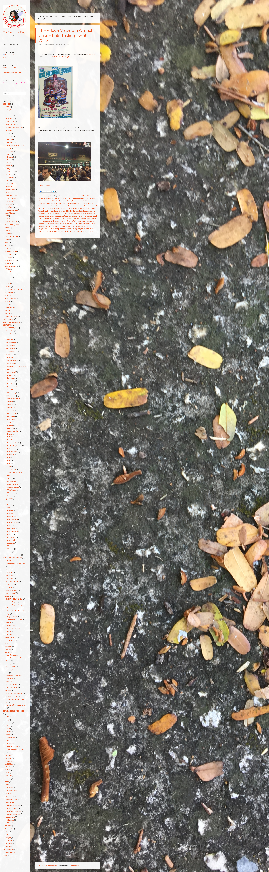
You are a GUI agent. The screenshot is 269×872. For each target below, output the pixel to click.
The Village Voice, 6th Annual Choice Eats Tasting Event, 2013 (65, 35)
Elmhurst (10, 511)
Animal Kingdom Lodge (15, 605)
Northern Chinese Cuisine (16, 145)
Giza (8, 729)
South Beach (11, 625)
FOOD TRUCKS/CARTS (12, 225)
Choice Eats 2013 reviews (52, 208)
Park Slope (11, 384)
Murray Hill (11, 455)
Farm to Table (10, 122)
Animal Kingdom (12, 602)
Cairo (9, 726)
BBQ (8, 169)
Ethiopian (9, 110)
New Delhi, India (11, 799)
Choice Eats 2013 (71, 203)
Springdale (9, 681)
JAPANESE (9, 151)
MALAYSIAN (10, 172)
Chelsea (10, 402)
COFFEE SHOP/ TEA (11, 210)
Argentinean (10, 254)
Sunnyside (10, 543)
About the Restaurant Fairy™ (13, 44)
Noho (9, 458)
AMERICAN (8, 119)
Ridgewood (11, 540)
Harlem (9, 434)
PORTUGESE (9, 293)
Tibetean (8, 313)
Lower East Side (12, 443)
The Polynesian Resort (14, 620)
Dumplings (10, 142)
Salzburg (9, 758)
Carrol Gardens (12, 360)
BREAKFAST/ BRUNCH (12, 195)
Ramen (9, 160)
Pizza (7, 248)
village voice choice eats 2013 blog (62, 231)
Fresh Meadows (12, 519)
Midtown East (11, 449)
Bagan (8, 832)
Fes (8, 740)
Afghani (8, 269)
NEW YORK (7, 325)
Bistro (8, 231)
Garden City (10, 331)
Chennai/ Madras (11, 790)
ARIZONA (8, 561)
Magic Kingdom (12, 617)
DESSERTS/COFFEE (11, 222)
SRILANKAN (10, 178)
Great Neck (10, 334)
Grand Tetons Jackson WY (14, 693)
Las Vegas (9, 664)
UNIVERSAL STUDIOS (13, 628)
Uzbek (5, 855)
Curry (9, 154)
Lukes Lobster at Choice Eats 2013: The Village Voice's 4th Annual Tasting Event (66, 221)
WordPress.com (74, 866)
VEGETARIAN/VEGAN (12, 316)
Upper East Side (12, 484)
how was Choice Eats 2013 (81, 211)
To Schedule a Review (10, 68)
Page (7, 569)
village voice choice (83, 229)
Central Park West (13, 399)
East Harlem (11, 413)
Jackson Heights (12, 522)
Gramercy (10, 428)
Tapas (8, 304)
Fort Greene (11, 378)
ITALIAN (8, 245)
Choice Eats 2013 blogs (83, 203)
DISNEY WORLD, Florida (14, 599)
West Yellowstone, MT (13, 658)
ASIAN (7, 133)
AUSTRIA (8, 755)
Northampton (10, 640)
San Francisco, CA (12, 581)
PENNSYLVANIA (10, 667)
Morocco (9, 735)
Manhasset (9, 340)
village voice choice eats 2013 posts (83, 231)
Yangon (8, 838)
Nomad (9, 463)
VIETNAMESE (10, 183)
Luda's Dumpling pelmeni (11, 322)
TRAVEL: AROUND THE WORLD (13, 711)
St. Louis (8, 649)
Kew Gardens (11, 528)
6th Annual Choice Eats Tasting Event (58, 57)
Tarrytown (8, 552)
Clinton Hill (11, 407)
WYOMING (8, 690)
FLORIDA (8, 596)
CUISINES (6, 104)
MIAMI (8, 623)
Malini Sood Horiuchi (62, 44)
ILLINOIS (8, 631)
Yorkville (10, 496)
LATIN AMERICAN (11, 251)
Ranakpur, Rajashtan (14, 811)
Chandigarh (10, 788)
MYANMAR (8, 829)
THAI (8, 181)
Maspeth (10, 534)
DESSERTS (8, 219)
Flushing (10, 514)
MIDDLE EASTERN (11, 266)
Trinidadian (9, 207)
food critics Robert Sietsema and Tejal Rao (60, 211)
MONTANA (8, 652)
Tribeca (9, 478)
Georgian (8, 234)
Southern (9, 130)
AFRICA (7, 717)
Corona (9, 508)
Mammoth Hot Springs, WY (16, 705)
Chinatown (10, 404)
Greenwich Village (13, 431)
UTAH (7, 673)
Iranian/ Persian (11, 275)
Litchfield (9, 587)
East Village (11, 416)
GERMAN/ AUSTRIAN (12, 237)
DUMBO (10, 375)
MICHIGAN (8, 643)
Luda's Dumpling (8, 319)
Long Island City (12, 531)
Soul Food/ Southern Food (14, 127)
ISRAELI (7, 242)
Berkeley (9, 575)
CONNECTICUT (10, 584)
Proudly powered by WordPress (47, 866)
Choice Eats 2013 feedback (59, 206)
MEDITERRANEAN (11, 260)
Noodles (10, 157)
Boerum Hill (11, 357)
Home (5, 40)
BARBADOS (8, 761)
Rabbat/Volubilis (12, 746)
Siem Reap (9, 767)
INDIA (7, 782)
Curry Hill (10, 410)
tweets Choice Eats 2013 (70, 229)
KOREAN (9, 166)
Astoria (9, 502)
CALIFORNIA (9, 572)
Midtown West (12, 452)
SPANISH (8, 301)
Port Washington (11, 346)
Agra (7, 785)
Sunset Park (11, 390)
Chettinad (10, 820)
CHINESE (9, 136)
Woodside (10, 549)
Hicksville (9, 337)
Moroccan (9, 116)
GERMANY (8, 776)
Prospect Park (12, 387)
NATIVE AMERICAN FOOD (13, 290)
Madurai (10, 823)
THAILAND (8, 841)
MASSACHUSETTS (11, 637)
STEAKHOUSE (9, 307)
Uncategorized (48, 196)
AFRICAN (8, 107)
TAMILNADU (10, 817)
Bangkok (9, 844)
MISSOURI (8, 646)
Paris (7, 773)
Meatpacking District (14, 446)
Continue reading (45, 185)
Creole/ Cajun (9, 213)
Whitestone (11, 546)
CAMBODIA (9, 764)
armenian (9, 272)
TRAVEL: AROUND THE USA (12, 558)
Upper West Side (13, 487)
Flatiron (10, 425)
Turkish (8, 284)
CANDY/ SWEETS (10, 198)
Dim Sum (10, 139)
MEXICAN (8, 263)
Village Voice (90, 54)
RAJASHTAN (10, 802)
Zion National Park (12, 684)
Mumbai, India (10, 796)
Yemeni (8, 287)
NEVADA (8, 661)
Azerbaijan (8, 186)
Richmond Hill (11, 537)
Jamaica (9, 525)
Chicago (8, 634)
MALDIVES (8, 826)
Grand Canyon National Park (15, 564)
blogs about (84, 198)
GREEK (7, 239)
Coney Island (11, 372)
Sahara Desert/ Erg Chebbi (16, 749)
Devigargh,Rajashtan (14, 805)
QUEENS (9, 499)
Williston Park (10, 348)
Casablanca (11, 737)
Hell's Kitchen (12, 437)
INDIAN (8, 148)
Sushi (9, 163)
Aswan (9, 723)
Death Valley (10, 578)
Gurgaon (9, 793)
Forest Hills (11, 516)
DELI (6, 216)
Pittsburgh (9, 670)
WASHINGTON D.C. (11, 687)
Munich (8, 779)
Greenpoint (11, 381)
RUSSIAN (8, 295)
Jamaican (9, 204)
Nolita (9, 460)
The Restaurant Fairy (14, 32)
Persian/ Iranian (11, 281)
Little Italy (10, 440)
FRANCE (7, 770)
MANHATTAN (11, 396)
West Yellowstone (12, 655)
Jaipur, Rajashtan (12, 808)
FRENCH (7, 228)
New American (11, 125)
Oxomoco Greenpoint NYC (12, 555)
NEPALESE (9, 175)
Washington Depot (12, 590)
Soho (9, 466)
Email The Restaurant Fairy (12, 73)
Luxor (9, 732)
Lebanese (9, 278)
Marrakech (11, 743)
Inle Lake (9, 835)
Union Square (11, 481)
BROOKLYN (10, 354)
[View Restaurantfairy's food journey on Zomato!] (14, 57)
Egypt (8, 720)
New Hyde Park (11, 343)
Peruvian (9, 257)
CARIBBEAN (9, 201)
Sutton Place (11, 469)
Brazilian (7, 192)
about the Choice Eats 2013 (67, 196)
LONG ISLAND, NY (11, 328)
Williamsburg (11, 393)
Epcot (9, 608)
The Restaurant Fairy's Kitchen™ (14, 83)
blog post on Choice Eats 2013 (72, 198)
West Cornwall (11, 593)
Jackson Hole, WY (12, 696)
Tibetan (7, 310)
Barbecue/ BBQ (10, 189)
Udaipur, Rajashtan (13, 814)
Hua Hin (8, 846)
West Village (11, 490)
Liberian (8, 113)
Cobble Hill (11, 363)
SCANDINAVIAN (10, 298)
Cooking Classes (10, 852)
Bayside (9, 505)
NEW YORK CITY (10, 351)
